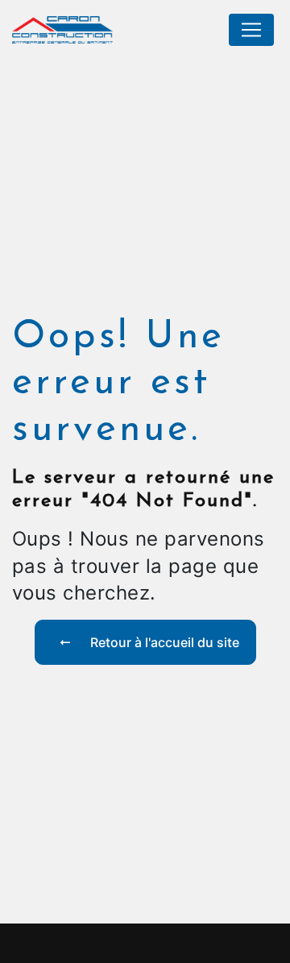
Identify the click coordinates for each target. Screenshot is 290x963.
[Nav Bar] (251, 30)
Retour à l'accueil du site (163, 642)
